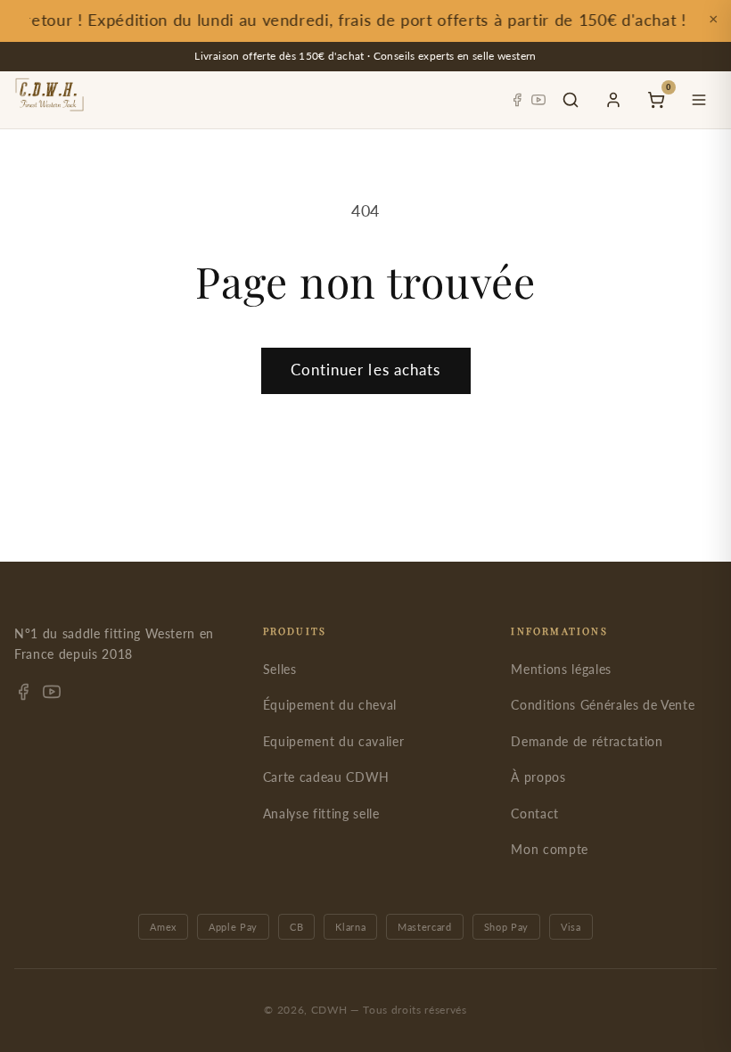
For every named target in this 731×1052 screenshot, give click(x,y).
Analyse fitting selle (321, 813)
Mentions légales (561, 669)
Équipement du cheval (330, 704)
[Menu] (699, 100)
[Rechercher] (570, 100)
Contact (535, 813)
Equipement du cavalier (334, 741)
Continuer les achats (366, 370)
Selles (280, 669)
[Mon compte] (613, 100)
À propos (538, 777)
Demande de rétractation (586, 741)
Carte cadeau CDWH (326, 777)
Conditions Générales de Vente (602, 704)
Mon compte (549, 849)
